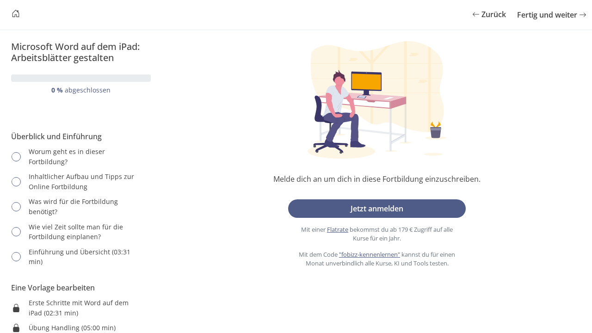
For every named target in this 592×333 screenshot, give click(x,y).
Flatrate (337, 229)
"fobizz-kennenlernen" (369, 254)
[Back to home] (16, 15)
